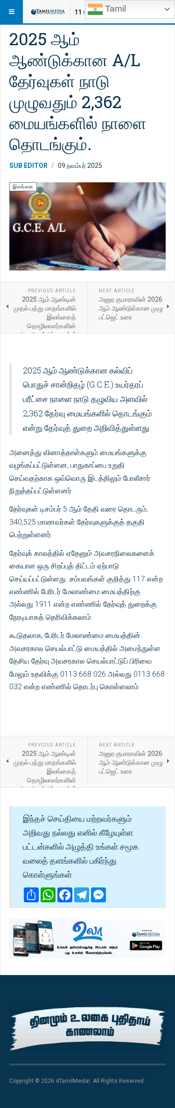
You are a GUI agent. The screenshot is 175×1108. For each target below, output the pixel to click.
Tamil (114, 9)
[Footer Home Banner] (87, 1029)
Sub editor (28, 165)
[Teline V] (47, 11)
